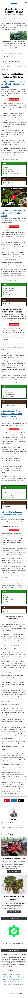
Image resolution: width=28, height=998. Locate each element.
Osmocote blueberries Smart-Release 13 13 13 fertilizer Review (13, 213)
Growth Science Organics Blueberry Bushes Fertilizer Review (11, 514)
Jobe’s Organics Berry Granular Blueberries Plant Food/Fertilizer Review (11, 413)
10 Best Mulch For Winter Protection (13, 984)
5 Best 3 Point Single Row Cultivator (12, 979)
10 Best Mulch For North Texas (14, 859)
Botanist (13, 14)
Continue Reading (14, 871)
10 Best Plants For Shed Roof (11, 981)
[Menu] (2, 3)
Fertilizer (21, 14)
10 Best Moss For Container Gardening (13, 977)
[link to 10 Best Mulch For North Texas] (14, 846)
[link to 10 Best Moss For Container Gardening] (14, 884)
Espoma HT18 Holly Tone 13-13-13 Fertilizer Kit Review (13, 84)
